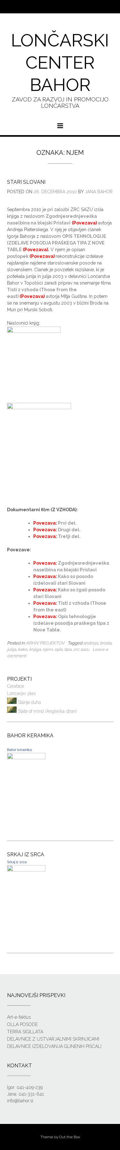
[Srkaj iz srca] (26, 869)
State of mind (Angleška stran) (47, 711)
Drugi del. (69, 529)
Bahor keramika (19, 750)
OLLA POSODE (22, 1024)
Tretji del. (69, 536)
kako (22, 649)
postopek (17, 256)
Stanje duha (29, 702)
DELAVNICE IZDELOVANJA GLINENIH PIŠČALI (54, 1046)
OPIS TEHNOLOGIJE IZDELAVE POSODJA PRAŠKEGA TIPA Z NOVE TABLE (56, 243)
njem (47, 649)
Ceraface (15, 686)
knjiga (35, 649)
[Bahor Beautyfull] (26, 757)
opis (58, 649)
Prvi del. (67, 523)
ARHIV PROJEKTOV (45, 642)
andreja (90, 642)
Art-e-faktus (19, 1017)
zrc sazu (81, 649)
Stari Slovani (26, 182)
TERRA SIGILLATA (25, 1031)
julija (11, 649)
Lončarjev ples (21, 693)
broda (105, 642)
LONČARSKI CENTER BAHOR (60, 62)
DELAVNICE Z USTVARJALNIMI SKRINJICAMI (53, 1039)
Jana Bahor (99, 191)
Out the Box (69, 1137)
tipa (67, 649)
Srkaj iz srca (17, 862)
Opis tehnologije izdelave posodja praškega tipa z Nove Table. (71, 623)
